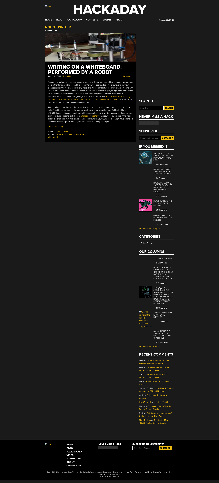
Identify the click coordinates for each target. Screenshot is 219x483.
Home (48, 19)
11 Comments (161, 263)
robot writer (79, 134)
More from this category (149, 228)
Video (70, 455)
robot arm (69, 134)
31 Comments (162, 210)
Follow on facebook (141, 123)
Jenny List (67, 76)
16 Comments (162, 342)
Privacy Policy (129, 472)
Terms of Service (141, 472)
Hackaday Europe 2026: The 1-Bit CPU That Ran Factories (163, 171)
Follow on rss (153, 123)
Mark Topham (145, 420)
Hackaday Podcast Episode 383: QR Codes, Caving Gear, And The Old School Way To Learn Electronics (163, 273)
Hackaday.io (74, 19)
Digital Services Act (154, 472)
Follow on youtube (149, 123)
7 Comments (161, 196)
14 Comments (162, 308)
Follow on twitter (145, 123)
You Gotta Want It (162, 258)
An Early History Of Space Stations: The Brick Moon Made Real (163, 156)
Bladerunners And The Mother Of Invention (163, 203)
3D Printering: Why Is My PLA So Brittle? (162, 314)
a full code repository (90, 116)
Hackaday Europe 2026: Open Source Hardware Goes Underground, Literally (162, 187)
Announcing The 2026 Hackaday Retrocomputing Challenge (162, 334)
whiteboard (53, 137)
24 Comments (162, 178)
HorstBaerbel (145, 402)
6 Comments (127, 76)
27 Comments (162, 321)
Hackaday (110, 9)
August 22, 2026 (166, 20)
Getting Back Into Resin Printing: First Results (163, 217)
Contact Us (73, 465)
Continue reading (56, 126)
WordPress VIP (114, 477)
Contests (92, 19)
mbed (61, 134)
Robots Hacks (62, 131)
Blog (59, 19)
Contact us (157, 123)
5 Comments (161, 283)
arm (56, 134)
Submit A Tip (73, 458)
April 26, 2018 (54, 76)
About (120, 19)
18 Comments (162, 164)
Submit (107, 19)
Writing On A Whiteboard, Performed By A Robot (85, 69)
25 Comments (162, 224)
